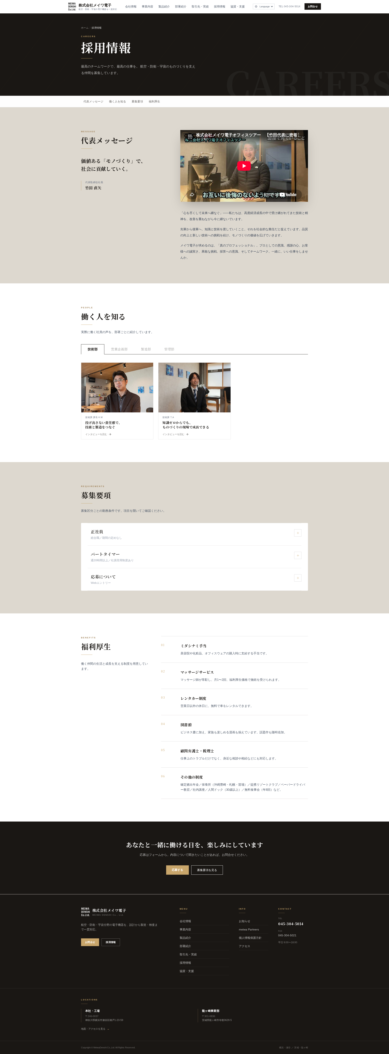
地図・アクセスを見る (95, 1028)
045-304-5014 (290, 923)
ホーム (85, 27)
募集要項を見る (207, 870)
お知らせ (244, 921)
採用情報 (219, 6)
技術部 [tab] (93, 349)
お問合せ (313, 6)
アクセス (244, 946)
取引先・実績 (200, 6)
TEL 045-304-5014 (289, 6)
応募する (177, 869)
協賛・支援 (238, 6)
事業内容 (147, 6)
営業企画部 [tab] (119, 349)
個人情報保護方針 (250, 937)
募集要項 (137, 101)
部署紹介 (180, 6)
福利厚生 (154, 101)
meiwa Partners (249, 929)
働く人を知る (117, 101)
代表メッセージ (93, 101)
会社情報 (131, 6)
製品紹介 (164, 6)
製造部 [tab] (146, 349)
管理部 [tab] (169, 349)
